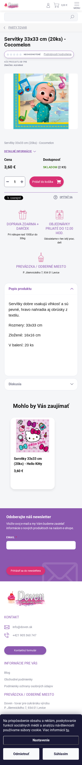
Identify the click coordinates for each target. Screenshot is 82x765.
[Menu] (76, 5)
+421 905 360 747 (24, 635)
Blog (7, 672)
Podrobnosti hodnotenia (57, 54)
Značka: (13, 65)
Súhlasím (61, 754)
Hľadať (72, 16)
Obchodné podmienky (18, 679)
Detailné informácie (18, 151)
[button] (32, 471)
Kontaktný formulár (25, 650)
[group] (41, 455)
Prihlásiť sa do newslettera (26, 570)
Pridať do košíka (42, 181)
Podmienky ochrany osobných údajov (28, 686)
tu (67, 730)
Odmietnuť (21, 754)
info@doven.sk (22, 627)
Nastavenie (41, 740)
